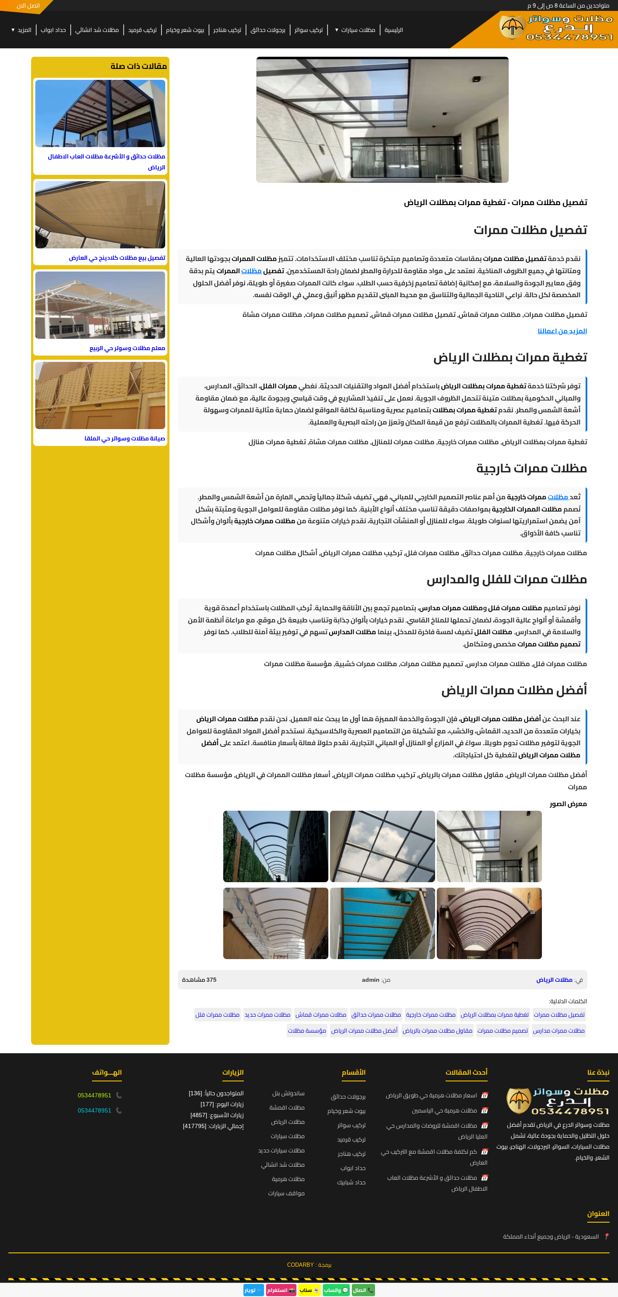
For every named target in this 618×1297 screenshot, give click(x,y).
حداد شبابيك (351, 1182)
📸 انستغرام (281, 1290)
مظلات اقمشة (287, 1107)
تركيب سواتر (309, 29)
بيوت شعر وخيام (185, 29)
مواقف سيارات (286, 1193)
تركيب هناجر (227, 29)
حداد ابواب (53, 29)
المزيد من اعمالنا (562, 330)
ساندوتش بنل (288, 1093)
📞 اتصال (363, 1290)
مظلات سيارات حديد (281, 1150)
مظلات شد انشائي (97, 29)
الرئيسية (394, 29)
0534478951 (94, 1095)
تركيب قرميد (142, 29)
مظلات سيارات (354, 29)
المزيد (21, 29)
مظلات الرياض (554, 979)
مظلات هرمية (288, 1178)
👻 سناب (310, 1290)
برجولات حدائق (268, 29)
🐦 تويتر (254, 1290)
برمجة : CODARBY (309, 1265)
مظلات (251, 270)
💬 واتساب (336, 1290)
